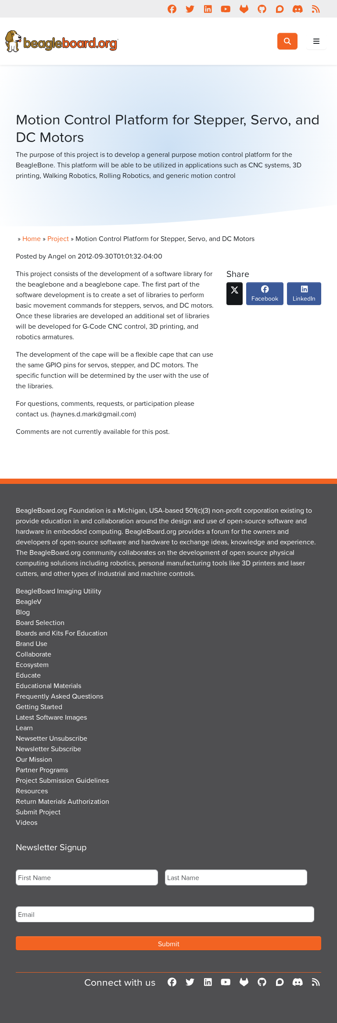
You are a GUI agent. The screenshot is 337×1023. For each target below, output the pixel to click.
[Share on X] (234, 293)
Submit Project (38, 812)
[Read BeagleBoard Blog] (315, 9)
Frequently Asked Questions (59, 696)
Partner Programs (42, 769)
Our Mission (34, 759)
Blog (23, 612)
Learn (24, 727)
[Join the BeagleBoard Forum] (279, 9)
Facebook (264, 298)
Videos (26, 822)
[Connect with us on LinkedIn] (207, 9)
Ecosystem (32, 664)
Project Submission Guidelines (62, 780)
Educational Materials (48, 685)
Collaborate (33, 654)
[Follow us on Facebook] (171, 9)
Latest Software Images (51, 717)
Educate (28, 675)
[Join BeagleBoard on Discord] (297, 9)
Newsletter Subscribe (48, 748)
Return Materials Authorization (62, 801)
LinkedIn (304, 298)
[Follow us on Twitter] (189, 9)
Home (31, 238)
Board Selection (40, 622)
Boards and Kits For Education (62, 633)
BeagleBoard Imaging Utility (58, 591)
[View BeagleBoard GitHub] (261, 9)
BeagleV (29, 601)
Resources (32, 791)
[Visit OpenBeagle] (243, 9)
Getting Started (39, 706)
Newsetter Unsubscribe (51, 738)
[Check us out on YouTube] (225, 9)
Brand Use (31, 643)
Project (58, 238)
